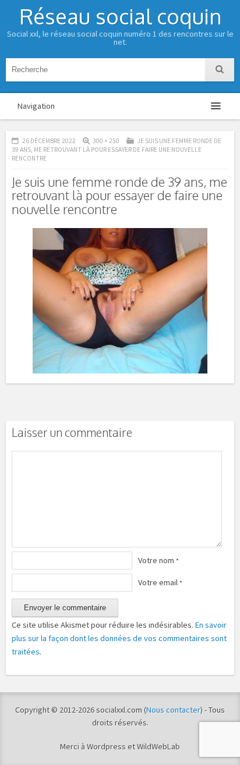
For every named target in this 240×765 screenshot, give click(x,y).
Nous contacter (173, 709)
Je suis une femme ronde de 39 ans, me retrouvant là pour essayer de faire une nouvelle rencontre (116, 149)
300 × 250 (106, 141)
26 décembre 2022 (49, 141)
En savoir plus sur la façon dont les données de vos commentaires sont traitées (119, 638)
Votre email (160, 582)
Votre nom (158, 560)
